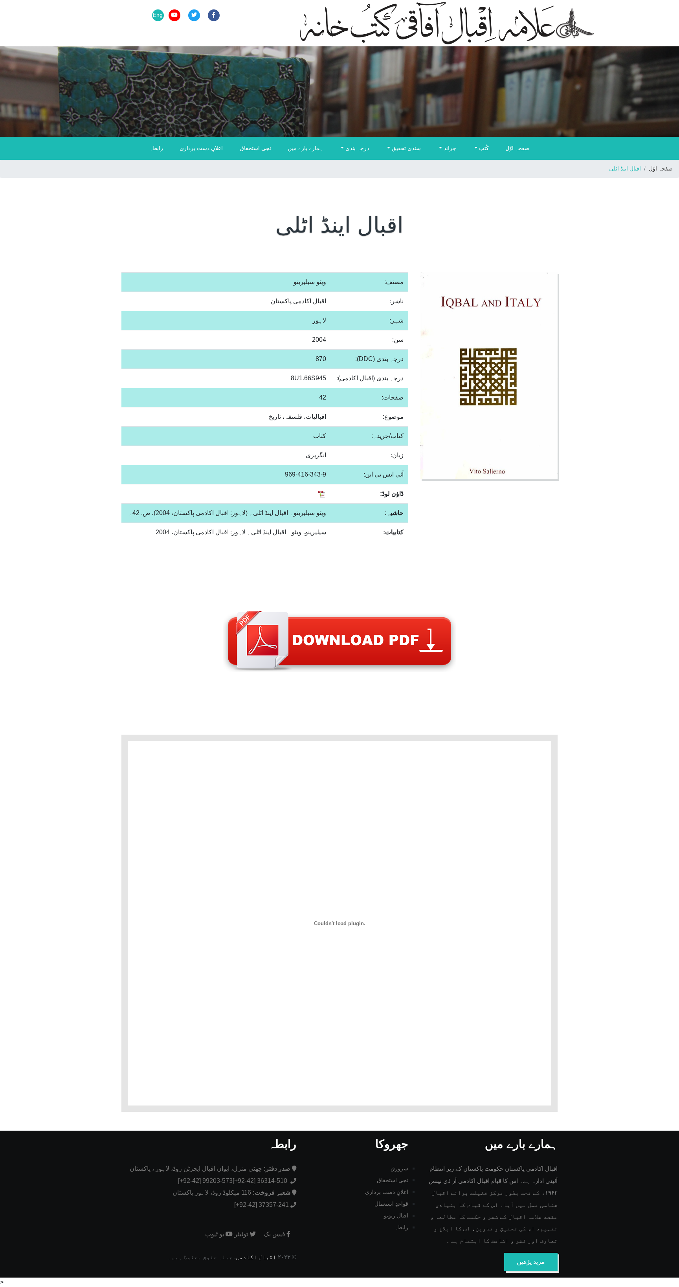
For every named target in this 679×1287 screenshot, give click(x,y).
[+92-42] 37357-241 (261, 1204)
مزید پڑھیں (531, 1261)
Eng (158, 15)
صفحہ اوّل (517, 148)
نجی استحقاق (255, 148)
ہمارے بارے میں (305, 148)
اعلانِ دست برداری (201, 148)
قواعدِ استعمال (391, 1204)
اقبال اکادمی (256, 1257)
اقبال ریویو (396, 1215)
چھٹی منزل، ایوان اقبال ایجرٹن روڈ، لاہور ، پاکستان (210, 1168)
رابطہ (156, 148)
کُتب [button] (483, 148)
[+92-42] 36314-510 (261, 1180)
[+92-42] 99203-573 (205, 1180)
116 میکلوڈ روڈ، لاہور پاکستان (231, 1192)
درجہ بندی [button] (356, 148)
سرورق (399, 1168)
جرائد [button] (449, 148)
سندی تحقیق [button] (405, 148)
